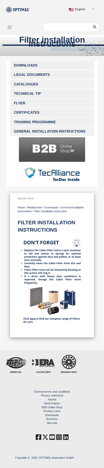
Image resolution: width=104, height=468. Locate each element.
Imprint (52, 399)
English (79, 9)
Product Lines (52, 411)
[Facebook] (38, 437)
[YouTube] (52, 437)
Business (52, 418)
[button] (96, 27)
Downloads (52, 415)
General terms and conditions (52, 391)
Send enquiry (52, 403)
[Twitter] (45, 437)
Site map (52, 422)
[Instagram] (59, 437)
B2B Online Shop (52, 407)
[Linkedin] (66, 437)
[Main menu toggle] (9, 27)
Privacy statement (52, 395)
